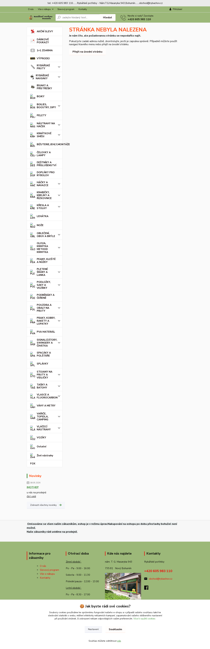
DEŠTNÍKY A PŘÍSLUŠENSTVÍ (46, 164)
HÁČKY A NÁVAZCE (42, 184)
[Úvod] (40, 17)
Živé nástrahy (45, 455)
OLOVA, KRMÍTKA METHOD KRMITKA (42, 248)
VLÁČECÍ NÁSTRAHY (44, 428)
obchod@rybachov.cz (160, 578)
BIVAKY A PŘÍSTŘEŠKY (44, 87)
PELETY (41, 115)
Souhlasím (115, 629)
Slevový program (65, 9)
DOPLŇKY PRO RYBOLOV (46, 174)
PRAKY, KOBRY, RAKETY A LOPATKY (46, 320)
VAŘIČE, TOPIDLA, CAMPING (42, 416)
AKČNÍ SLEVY (45, 31)
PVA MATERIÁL (46, 331)
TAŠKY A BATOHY (42, 386)
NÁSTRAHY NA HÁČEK (46, 125)
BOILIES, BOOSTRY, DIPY (46, 106)
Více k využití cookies (144, 618)
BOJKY (40, 96)
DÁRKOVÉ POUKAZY (43, 41)
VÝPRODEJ (43, 58)
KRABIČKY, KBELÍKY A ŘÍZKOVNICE (44, 195)
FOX (32, 463)
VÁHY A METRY (46, 405)
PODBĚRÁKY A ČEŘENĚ (45, 296)
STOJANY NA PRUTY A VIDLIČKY (44, 374)
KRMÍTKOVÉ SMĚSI (44, 135)
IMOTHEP (33, 487)
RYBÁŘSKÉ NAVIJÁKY (42, 77)
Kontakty (83, 9)
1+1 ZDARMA (45, 50)
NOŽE (40, 225)
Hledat (107, 17)
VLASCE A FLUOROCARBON (47, 396)
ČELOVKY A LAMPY (44, 154)
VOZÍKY (41, 437)
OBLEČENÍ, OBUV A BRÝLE (46, 235)
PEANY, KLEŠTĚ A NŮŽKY (46, 260)
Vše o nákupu (44, 9)
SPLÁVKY (42, 363)
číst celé (31, 496)
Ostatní (41, 446)
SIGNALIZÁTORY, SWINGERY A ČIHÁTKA (47, 342)
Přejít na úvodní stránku (87, 52)
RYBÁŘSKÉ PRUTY (43, 67)
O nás (31, 9)
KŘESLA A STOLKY (43, 207)
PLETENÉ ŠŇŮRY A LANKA (42, 272)
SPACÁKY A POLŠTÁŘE (44, 354)
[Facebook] (148, 588)
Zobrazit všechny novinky (43, 505)
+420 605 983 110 (139, 19)
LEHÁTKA (42, 216)
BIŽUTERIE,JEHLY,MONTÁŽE (50, 144)
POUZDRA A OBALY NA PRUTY (44, 307)
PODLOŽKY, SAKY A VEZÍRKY (44, 285)
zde (119, 640)
